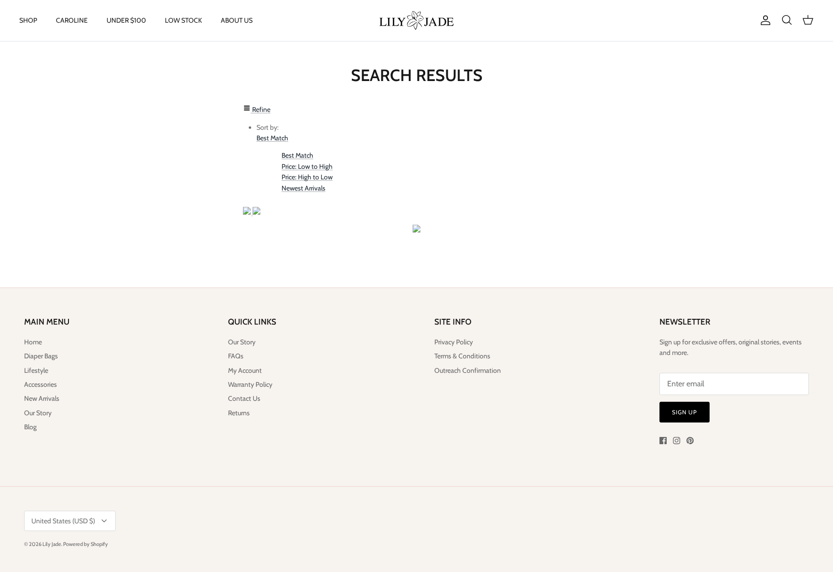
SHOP (28, 20)
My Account (245, 370)
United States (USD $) (63, 521)
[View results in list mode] (256, 212)
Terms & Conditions (462, 356)
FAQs (235, 356)
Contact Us (244, 398)
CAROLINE (72, 20)
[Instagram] (676, 440)
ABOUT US (237, 20)
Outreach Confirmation (467, 370)
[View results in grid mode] (248, 212)
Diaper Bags (41, 356)
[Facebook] (663, 440)
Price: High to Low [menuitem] (307, 177)
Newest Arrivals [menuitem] (303, 188)
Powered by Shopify (85, 544)
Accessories (40, 384)
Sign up (684, 412)
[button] (272, 138)
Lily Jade (51, 544)
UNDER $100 (126, 20)
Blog (30, 426)
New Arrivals (41, 398)
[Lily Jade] (416, 20)
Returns (239, 413)
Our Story (38, 413)
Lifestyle (36, 370)
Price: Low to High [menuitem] (307, 166)
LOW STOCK (183, 20)
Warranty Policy (250, 384)
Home (33, 342)
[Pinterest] (690, 440)
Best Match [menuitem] (297, 155)
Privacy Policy (453, 342)
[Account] (763, 20)
